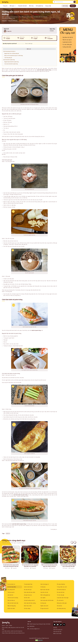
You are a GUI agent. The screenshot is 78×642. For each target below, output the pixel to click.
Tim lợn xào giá (60, 595)
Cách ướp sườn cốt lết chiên (46, 600)
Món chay (31, 5)
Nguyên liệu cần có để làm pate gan (11, 53)
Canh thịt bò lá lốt (67, 42)
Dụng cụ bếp (48, 5)
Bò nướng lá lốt (11, 589)
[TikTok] (61, 624)
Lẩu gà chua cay (28, 595)
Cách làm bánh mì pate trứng (9, 59)
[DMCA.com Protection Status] (39, 640)
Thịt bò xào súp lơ (67, 39)
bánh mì (8, 533)
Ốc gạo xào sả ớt (44, 608)
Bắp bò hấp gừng (12, 605)
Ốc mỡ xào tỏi (60, 600)
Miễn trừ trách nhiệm (57, 633)
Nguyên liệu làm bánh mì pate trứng (11, 61)
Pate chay (4, 290)
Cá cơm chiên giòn (67, 44)
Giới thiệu (55, 627)
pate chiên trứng (22, 380)
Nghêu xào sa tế (44, 605)
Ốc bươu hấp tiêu (61, 584)
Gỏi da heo (59, 605)
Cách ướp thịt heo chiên (29, 592)
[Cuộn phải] (75, 542)
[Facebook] (54, 624)
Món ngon (12, 5)
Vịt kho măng (27, 608)
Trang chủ (5, 5)
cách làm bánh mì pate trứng (44, 69)
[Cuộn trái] (72, 542)
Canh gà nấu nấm (67, 47)
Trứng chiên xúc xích (62, 586)
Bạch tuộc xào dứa (44, 589)
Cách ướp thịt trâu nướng (30, 603)
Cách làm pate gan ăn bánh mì (9, 51)
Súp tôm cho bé (44, 592)
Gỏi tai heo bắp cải (61, 589)
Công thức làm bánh (22, 5)
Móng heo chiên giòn (62, 603)
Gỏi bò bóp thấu (12, 586)
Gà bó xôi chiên (11, 608)
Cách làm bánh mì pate (7, 136)
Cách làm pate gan (8, 57)
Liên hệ (64, 5)
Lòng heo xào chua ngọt (62, 597)
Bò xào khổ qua (27, 589)
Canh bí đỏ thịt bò (28, 586)
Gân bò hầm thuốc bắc (13, 603)
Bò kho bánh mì (11, 584)
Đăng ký (73, 5)
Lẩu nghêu (42, 597)
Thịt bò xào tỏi (11, 592)
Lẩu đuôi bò (10, 595)
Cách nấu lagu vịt (44, 584)
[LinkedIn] (57, 624)
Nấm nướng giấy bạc (45, 595)
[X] (64, 624)
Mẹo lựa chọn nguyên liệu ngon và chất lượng (13, 55)
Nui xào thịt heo (60, 592)
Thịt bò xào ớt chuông (13, 597)
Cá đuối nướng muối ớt (29, 600)
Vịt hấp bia (42, 586)
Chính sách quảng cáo (57, 629)
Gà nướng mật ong (61, 608)
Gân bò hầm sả (11, 600)
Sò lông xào (43, 603)
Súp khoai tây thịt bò (68, 37)
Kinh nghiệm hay (39, 5)
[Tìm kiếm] (74, 2)
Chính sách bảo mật (57, 631)
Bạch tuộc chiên (28, 605)
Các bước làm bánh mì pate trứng (11, 63)
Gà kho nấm (27, 597)
